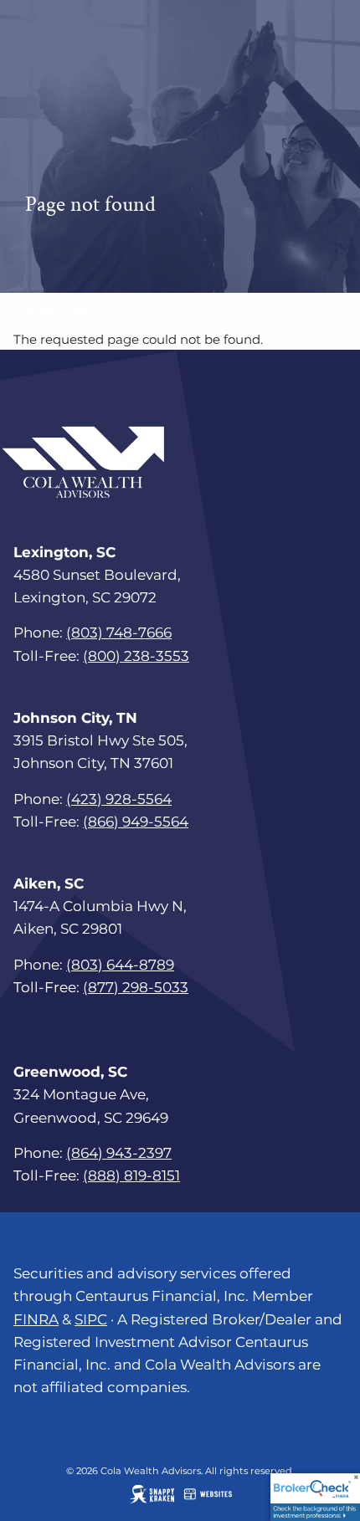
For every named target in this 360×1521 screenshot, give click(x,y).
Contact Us (49, 309)
